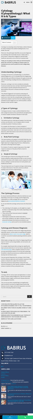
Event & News (5, 328)
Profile (3, 377)
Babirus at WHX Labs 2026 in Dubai (11, 319)
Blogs (3, 326)
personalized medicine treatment (16, 201)
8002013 (13, 383)
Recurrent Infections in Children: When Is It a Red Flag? (16, 308)
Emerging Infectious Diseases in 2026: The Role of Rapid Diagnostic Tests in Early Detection (16, 316)
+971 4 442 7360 (8, 352)
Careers (3, 374)
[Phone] (25, 417)
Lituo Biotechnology (6, 249)
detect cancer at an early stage (17, 234)
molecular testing (6, 222)
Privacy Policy (5, 375)
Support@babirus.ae (6, 382)
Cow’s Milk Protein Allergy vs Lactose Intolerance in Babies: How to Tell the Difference (16, 305)
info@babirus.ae (8, 355)
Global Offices (5, 372)
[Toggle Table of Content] (13, 42)
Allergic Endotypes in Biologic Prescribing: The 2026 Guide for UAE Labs (15, 312)
